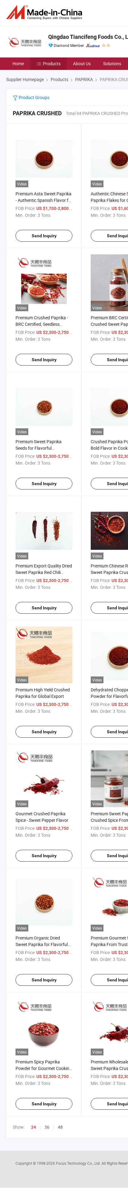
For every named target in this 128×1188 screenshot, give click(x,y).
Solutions (112, 63)
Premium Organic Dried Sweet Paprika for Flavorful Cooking (42, 944)
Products (52, 63)
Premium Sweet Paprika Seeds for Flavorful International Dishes (39, 448)
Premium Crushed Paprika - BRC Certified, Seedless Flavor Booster (42, 324)
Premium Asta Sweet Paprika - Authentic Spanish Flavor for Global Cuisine (44, 200)
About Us (82, 63)
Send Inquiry (44, 235)
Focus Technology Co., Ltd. (79, 1163)
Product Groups (33, 97)
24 (33, 1127)
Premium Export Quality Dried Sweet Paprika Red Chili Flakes (44, 572)
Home (18, 63)
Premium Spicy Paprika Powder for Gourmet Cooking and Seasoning (44, 1068)
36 (46, 1127)
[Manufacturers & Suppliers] (45, 12)
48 (60, 1127)
